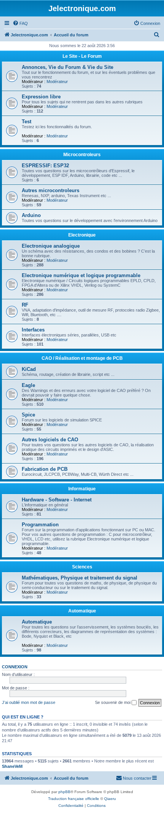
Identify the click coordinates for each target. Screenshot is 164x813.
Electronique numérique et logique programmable (81, 275)
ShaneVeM (12, 766)
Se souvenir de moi (113, 702)
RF (25, 305)
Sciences (82, 567)
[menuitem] (20, 23)
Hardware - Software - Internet (57, 500)
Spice (28, 415)
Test (26, 121)
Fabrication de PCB (45, 469)
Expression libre (41, 97)
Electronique (82, 235)
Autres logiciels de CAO (50, 439)
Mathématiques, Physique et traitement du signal (79, 578)
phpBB (64, 792)
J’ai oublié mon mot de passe (28, 702)
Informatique (82, 488)
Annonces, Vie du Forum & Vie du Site (67, 67)
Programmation (40, 524)
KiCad (29, 369)
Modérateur (57, 81)
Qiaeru (110, 799)
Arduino (31, 215)
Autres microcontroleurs (50, 190)
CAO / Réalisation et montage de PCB (82, 358)
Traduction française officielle (73, 799)
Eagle (28, 385)
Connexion (14, 666)
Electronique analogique (51, 246)
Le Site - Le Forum (82, 56)
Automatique (82, 611)
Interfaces (33, 330)
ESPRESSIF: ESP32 (45, 165)
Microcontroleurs (82, 154)
